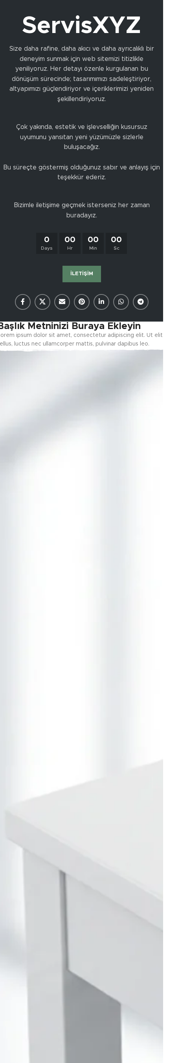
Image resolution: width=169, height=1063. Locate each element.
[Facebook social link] (23, 302)
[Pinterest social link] (82, 302)
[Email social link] (62, 302)
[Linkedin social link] (101, 302)
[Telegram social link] (141, 302)
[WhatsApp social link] (121, 302)
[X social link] (42, 302)
